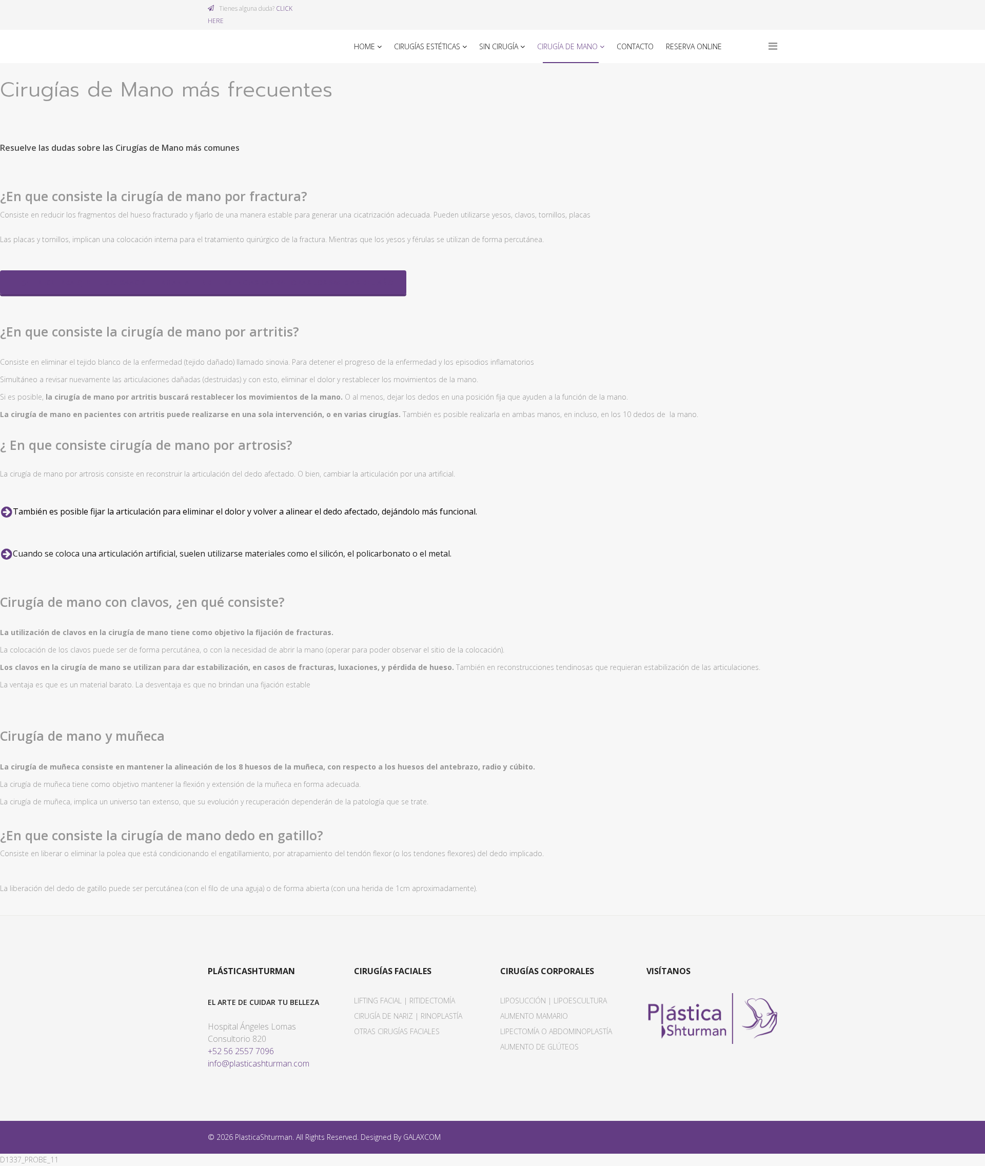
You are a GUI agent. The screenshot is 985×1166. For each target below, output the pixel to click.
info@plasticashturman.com (258, 1063)
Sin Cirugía (498, 46)
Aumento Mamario (534, 1016)
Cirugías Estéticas (427, 46)
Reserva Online (694, 46)
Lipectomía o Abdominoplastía (556, 1031)
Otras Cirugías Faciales (397, 1031)
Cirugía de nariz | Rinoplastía (408, 1016)
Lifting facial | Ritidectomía (404, 1000)
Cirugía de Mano (567, 46)
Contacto (635, 46)
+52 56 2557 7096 (241, 1051)
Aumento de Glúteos (539, 1047)
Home (364, 46)
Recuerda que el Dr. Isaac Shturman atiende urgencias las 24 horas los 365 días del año (214, 282)
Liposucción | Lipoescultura (553, 1000)
